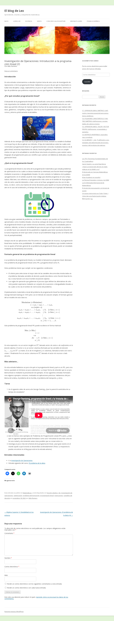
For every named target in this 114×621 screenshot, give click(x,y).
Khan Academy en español (91, 177)
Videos (39, 21)
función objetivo (52, 493)
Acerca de (16, 21)
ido (59, 493)
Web (6, 575)
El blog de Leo (14, 11)
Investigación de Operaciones (22, 460)
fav (92, 199)
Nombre (8, 558)
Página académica (93, 21)
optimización (18, 496)
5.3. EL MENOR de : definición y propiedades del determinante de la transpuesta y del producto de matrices (95, 142)
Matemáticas (27, 493)
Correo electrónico (11, 567)
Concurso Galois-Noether (55, 21)
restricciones (58, 496)
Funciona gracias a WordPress (13, 612)
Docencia (28, 21)
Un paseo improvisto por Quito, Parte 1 (95, 193)
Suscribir (87, 82)
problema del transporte (31, 496)
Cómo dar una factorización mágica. (94, 196)
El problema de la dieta (37, 463)
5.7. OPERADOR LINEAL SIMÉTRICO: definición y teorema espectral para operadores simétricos (95, 113)
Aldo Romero (33, 498)
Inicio (6, 21)
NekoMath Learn (76, 21)
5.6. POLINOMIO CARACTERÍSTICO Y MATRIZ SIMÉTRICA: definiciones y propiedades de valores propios (95, 121)
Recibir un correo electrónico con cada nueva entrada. (26, 588)
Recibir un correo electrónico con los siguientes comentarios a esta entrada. (34, 584)
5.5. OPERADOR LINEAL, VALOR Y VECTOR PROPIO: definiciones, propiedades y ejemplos (95, 129)
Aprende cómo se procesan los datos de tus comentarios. (36, 598)
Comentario (9, 533)
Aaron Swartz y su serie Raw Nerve (94, 164)
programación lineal (47, 496)
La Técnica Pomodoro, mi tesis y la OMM (95, 180)
